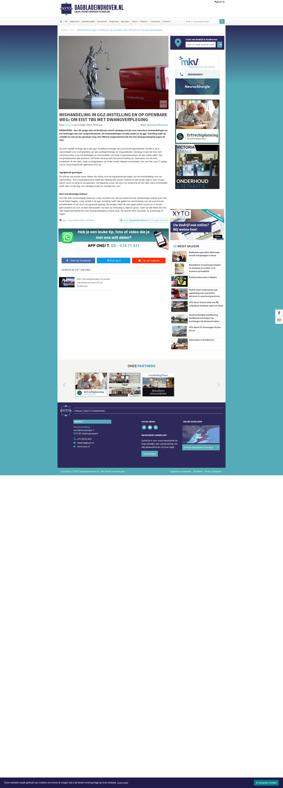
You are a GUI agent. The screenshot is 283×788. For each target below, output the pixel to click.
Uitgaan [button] (143, 21)
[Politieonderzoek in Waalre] (179, 281)
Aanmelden (149, 453)
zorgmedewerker (76, 220)
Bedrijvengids (88, 21)
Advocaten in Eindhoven (201, 340)
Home (64, 30)
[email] (279, 320)
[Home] (61, 21)
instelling (89, 220)
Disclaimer (198, 471)
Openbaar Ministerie (157, 125)
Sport (134, 21)
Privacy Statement (213, 471)
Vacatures (155, 21)
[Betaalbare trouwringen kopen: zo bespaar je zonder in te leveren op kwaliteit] (179, 269)
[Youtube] (150, 427)
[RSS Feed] (156, 427)
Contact (166, 21)
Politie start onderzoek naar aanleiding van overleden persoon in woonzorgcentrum (204, 293)
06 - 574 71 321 (125, 245)
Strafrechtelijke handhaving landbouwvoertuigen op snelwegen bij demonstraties (204, 318)
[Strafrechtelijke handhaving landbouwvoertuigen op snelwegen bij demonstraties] (179, 319)
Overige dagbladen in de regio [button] (198, 447)
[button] (61, 385)
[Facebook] (144, 427)
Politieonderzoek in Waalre (203, 277)
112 (66, 21)
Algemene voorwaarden (180, 471)
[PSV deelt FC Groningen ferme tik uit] (179, 331)
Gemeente (102, 21)
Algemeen (75, 21)
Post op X (115, 260)
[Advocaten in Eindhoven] (179, 343)
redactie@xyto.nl (85, 442)
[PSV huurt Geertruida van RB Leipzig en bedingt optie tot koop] (179, 306)
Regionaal (114, 21)
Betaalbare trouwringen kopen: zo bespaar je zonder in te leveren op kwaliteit (205, 268)
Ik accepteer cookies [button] (266, 783)
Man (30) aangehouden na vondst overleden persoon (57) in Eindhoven (93, 282)
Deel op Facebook (80, 260)
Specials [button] (125, 21)
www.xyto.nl (83, 446)
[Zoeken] (222, 21)
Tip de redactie (151, 260)
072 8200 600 (84, 439)
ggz (64, 220)
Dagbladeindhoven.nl (99, 7)
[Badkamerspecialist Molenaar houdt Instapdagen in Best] (179, 256)
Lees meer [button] (122, 782)
